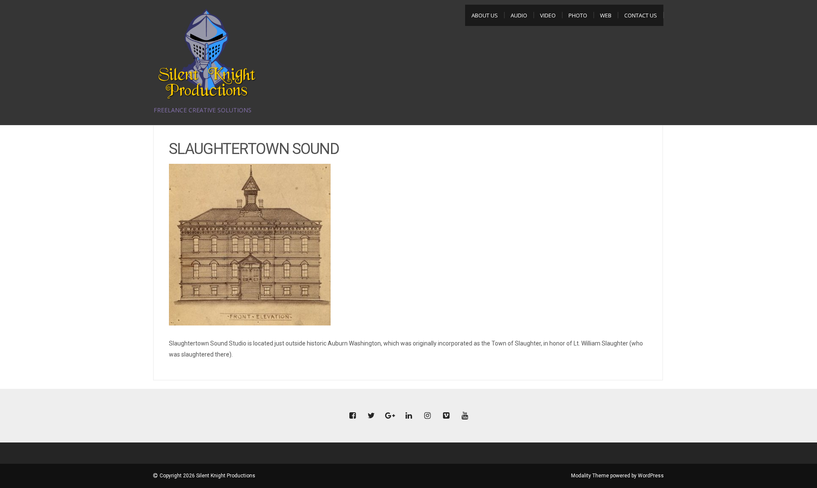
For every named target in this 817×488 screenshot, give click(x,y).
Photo (577, 15)
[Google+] (389, 416)
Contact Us (640, 15)
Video (548, 15)
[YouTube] (464, 416)
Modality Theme (590, 476)
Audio (519, 15)
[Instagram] (427, 416)
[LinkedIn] (408, 416)
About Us (484, 15)
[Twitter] (371, 416)
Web (605, 15)
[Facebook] (352, 416)
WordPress (651, 476)
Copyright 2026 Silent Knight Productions (207, 476)
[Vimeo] (445, 416)
